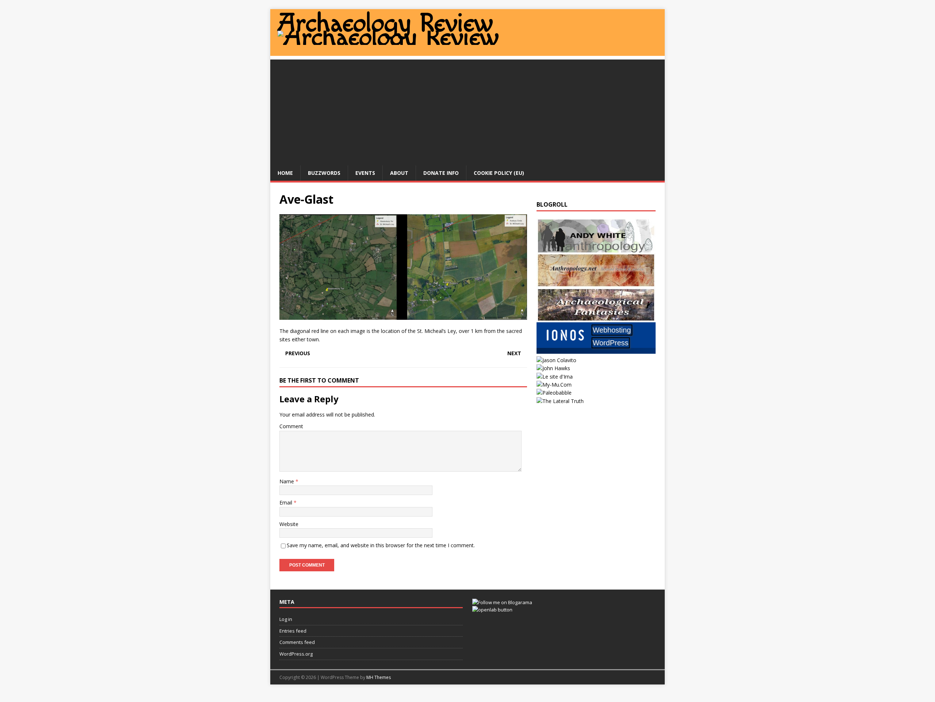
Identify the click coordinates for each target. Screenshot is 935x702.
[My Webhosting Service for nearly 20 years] (596, 351)
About (399, 172)
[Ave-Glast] (403, 315)
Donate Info (441, 172)
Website (288, 524)
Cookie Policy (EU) (499, 172)
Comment (291, 426)
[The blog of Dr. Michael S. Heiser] (554, 392)
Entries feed (292, 631)
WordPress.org (296, 654)
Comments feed (297, 642)
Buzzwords (324, 172)
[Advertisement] (467, 111)
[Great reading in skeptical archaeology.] (560, 401)
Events (365, 172)
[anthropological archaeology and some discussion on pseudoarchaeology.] (596, 248)
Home (285, 172)
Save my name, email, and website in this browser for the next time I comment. (381, 545)
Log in (285, 619)
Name (287, 481)
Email (286, 502)
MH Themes (378, 677)
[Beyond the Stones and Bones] (596, 283)
